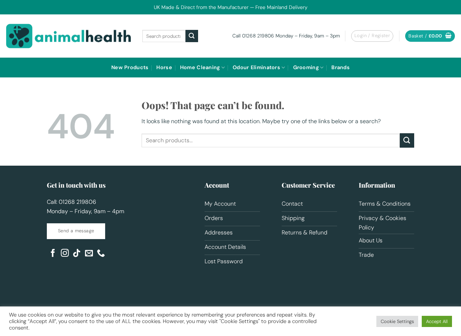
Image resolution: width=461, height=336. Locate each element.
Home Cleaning (200, 67)
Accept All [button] (437, 321)
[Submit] (191, 36)
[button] (430, 36)
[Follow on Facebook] (53, 253)
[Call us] (101, 253)
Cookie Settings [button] (397, 321)
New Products (129, 67)
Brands (340, 67)
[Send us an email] (89, 253)
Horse (164, 67)
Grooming (306, 67)
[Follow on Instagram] (65, 253)
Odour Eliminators (256, 67)
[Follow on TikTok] (77, 253)
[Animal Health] (68, 36)
